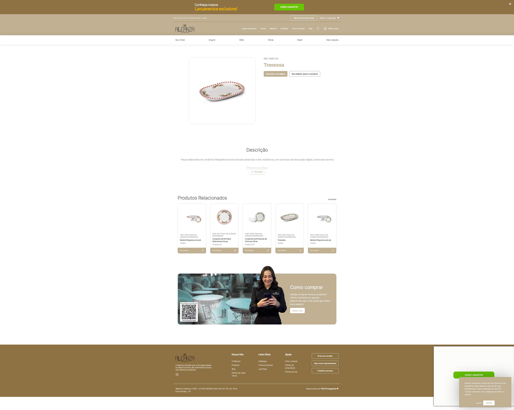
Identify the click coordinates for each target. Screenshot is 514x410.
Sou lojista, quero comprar (305, 74)
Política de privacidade (290, 366)
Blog (310, 28)
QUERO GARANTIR (289, 7)
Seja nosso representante (325, 363)
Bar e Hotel (180, 40)
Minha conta (333, 28)
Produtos (284, 28)
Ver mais (257, 172)
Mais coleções (332, 40)
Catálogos (262, 361)
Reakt (299, 40)
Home (262, 28)
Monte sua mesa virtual (304, 18)
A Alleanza (236, 361)
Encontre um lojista (275, 74)
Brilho (241, 40)
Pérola (270, 40)
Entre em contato (325, 356)
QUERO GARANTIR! (474, 375)
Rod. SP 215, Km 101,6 (227, 388)
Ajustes (479, 403)
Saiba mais (297, 310)
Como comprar (298, 28)
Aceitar (489, 403)
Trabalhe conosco (325, 371)
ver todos (332, 199)
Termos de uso (291, 372)
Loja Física (262, 369)
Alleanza (273, 28)
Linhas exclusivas (249, 28)
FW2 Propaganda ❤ (330, 388)
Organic (212, 40)
